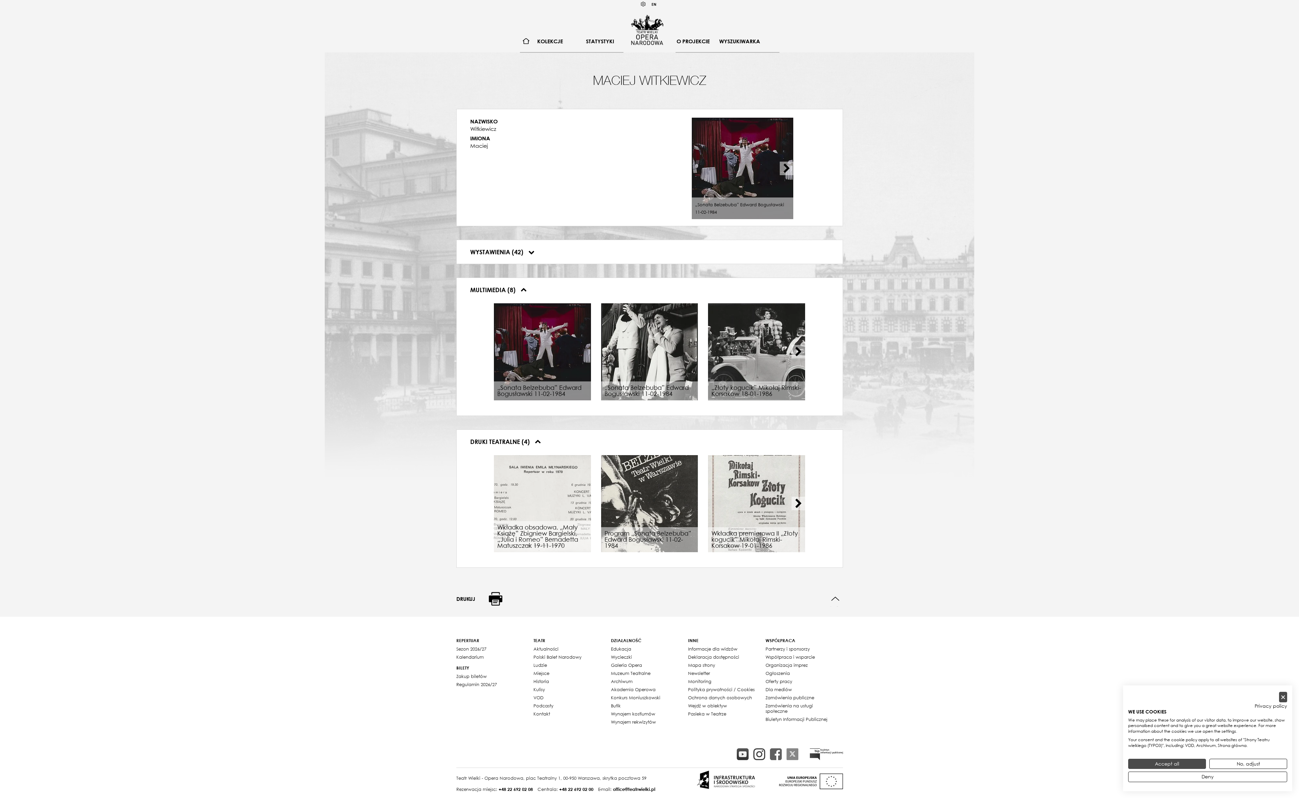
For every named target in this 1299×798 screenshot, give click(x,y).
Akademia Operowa (633, 689)
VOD (538, 697)
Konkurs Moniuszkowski (635, 697)
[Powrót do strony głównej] (647, 30)
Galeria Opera (626, 665)
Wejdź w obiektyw (707, 705)
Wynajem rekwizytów (633, 722)
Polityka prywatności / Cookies (721, 689)
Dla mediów (779, 689)
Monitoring (699, 681)
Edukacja (621, 649)
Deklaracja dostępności (713, 657)
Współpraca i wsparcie (790, 657)
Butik (616, 705)
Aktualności (546, 649)
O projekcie (693, 41)
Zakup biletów (471, 676)
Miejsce (541, 673)
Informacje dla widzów (712, 649)
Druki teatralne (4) (500, 441)
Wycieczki (621, 657)
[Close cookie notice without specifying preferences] (1283, 697)
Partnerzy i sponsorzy (788, 649)
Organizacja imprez (787, 665)
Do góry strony (835, 599)
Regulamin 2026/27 (476, 684)
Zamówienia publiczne (790, 697)
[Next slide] (786, 168)
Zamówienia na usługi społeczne (789, 708)
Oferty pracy (779, 681)
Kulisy (539, 689)
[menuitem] (526, 41)
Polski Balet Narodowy (557, 657)
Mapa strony (701, 665)
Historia (541, 681)
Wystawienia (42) (497, 252)
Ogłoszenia (778, 673)
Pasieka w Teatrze (707, 714)
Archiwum (622, 681)
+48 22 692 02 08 (516, 789)
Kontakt (541, 714)
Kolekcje (550, 41)
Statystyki (600, 41)
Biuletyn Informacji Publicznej (796, 719)
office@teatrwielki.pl (634, 789)
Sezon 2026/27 (471, 649)
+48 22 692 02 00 (576, 789)
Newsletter (699, 673)
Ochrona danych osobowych (720, 697)
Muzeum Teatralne (631, 673)
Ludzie (540, 665)
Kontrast (643, 4)
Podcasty (543, 705)
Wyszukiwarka (739, 41)
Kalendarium (470, 657)
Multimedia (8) (493, 290)
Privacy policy (1271, 706)
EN (654, 4)
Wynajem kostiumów (633, 714)
